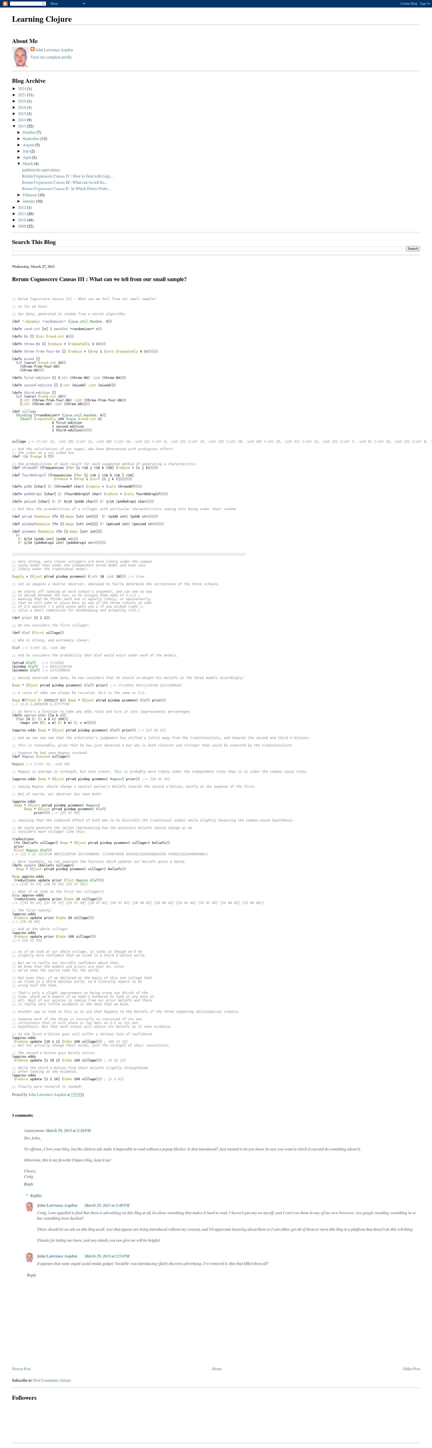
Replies (36, 1195)
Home (217, 1368)
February (30, 194)
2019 (22, 101)
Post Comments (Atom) (52, 1380)
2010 (22, 219)
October (29, 132)
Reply (28, 1184)
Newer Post (21, 1368)
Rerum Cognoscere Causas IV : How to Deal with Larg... (67, 176)
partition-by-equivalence (41, 169)
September (31, 138)
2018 (22, 107)
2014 (22, 119)
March (28, 163)
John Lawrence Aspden (54, 49)
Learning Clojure (42, 19)
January (29, 201)
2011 (22, 213)
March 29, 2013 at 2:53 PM (107, 1256)
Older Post (411, 1368)
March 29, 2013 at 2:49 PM (107, 1205)
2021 (22, 94)
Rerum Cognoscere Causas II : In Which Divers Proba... (66, 188)
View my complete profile (51, 57)
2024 (22, 88)
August (29, 144)
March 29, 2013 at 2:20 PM (68, 1130)
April (27, 157)
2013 (22, 126)
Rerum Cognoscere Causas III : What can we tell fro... (65, 182)
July (26, 151)
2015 (22, 113)
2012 (22, 207)
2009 (22, 226)
